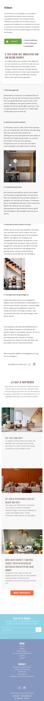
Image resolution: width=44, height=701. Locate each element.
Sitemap (27, 698)
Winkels (22, 649)
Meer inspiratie (22, 592)
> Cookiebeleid (28, 46)
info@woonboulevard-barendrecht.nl (22, 676)
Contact (22, 658)
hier (28, 29)
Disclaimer (15, 696)
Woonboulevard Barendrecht (22, 653)
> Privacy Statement (30, 43)
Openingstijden (22, 651)
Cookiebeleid (19, 698)
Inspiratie (22, 656)
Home (22, 646)
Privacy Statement (26, 696)
